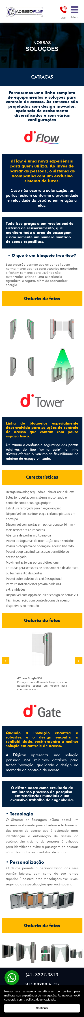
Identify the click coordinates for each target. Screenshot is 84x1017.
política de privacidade (40, 999)
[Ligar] (63, 9)
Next (78, 660)
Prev (5, 660)
